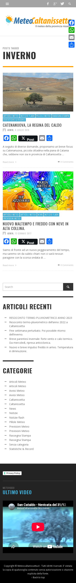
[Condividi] (71, 44)
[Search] (7, 3)
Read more (8, 162)
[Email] (71, 37)
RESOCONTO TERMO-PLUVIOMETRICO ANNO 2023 (40, 318)
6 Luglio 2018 (22, 130)
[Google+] (54, 3)
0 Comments (66, 161)
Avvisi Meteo (17, 390)
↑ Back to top (38, 577)
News (40, 214)
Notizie (13, 413)
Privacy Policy (13, 473)
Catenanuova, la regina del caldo (32, 125)
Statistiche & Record (14, 119)
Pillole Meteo (43, 115)
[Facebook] (47, 3)
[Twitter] (61, 3)
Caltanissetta (17, 399)
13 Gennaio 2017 (23, 233)
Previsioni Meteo (12, 218)
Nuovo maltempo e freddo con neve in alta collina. (36, 226)
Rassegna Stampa (61, 115)
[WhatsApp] (71, 30)
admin (10, 130)
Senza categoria (18, 444)
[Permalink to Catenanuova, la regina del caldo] (38, 91)
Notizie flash (27, 115)
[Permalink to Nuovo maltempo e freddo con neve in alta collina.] (38, 190)
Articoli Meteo (11, 115)
